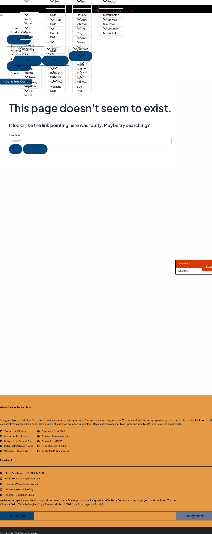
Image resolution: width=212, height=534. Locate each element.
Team (32, 77)
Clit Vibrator (29, 93)
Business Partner (58, 74)
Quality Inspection (30, 84)
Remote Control (29, 48)
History (28, 72)
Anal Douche (82, 13)
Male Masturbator (111, 13)
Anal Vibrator (82, 22)
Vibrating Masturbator (111, 31)
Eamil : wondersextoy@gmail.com (177, 11)
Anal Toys (129, 11)
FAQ (60, 81)
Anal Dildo (55, 13)
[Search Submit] (15, 149)
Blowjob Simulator (110, 22)
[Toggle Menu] (27, 60)
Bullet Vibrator (29, 34)
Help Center (51, 51)
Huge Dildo (55, 22)
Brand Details (84, 70)
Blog (82, 81)
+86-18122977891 (153, 11)
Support (82, 49)
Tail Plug (81, 31)
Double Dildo (54, 35)
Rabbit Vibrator (29, 21)
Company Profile (26, 51)
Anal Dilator (82, 40)
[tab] (17, 516)
